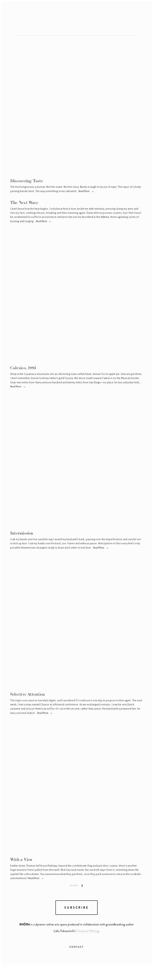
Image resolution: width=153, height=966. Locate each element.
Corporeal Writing (87, 931)
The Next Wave (24, 202)
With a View (21, 859)
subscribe (76, 907)
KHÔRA (112, 23)
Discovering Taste (26, 180)
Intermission (21, 533)
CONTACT (76, 947)
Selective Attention (27, 694)
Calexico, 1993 (23, 367)
